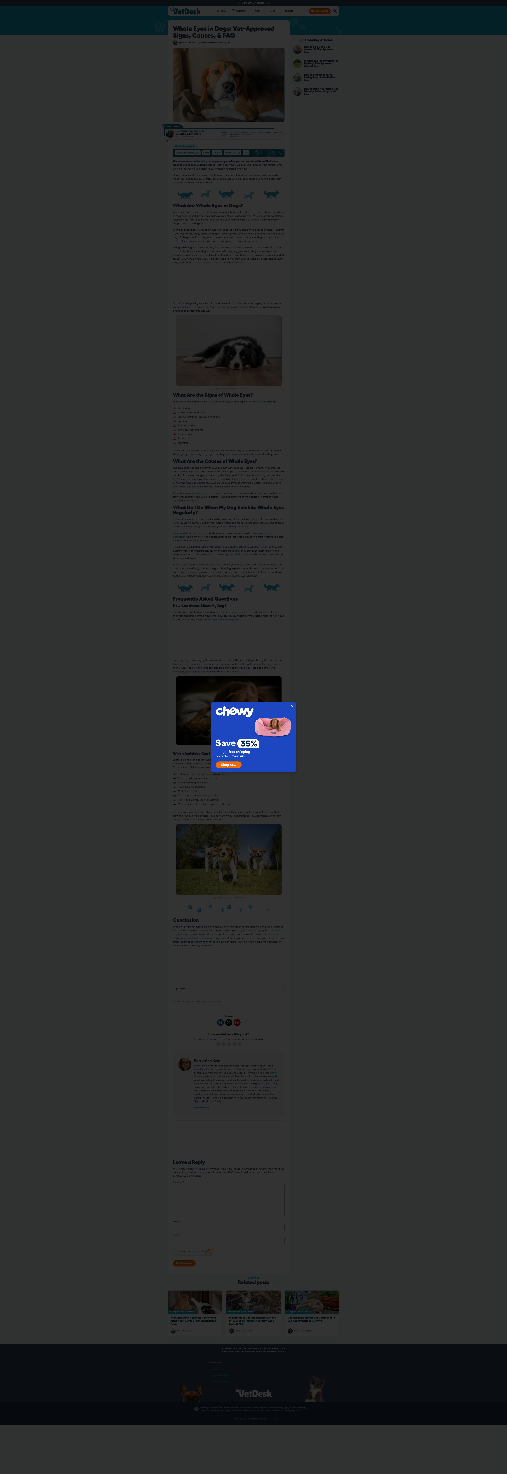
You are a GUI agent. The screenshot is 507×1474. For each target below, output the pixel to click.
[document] (253, 737)
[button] (291, 705)
